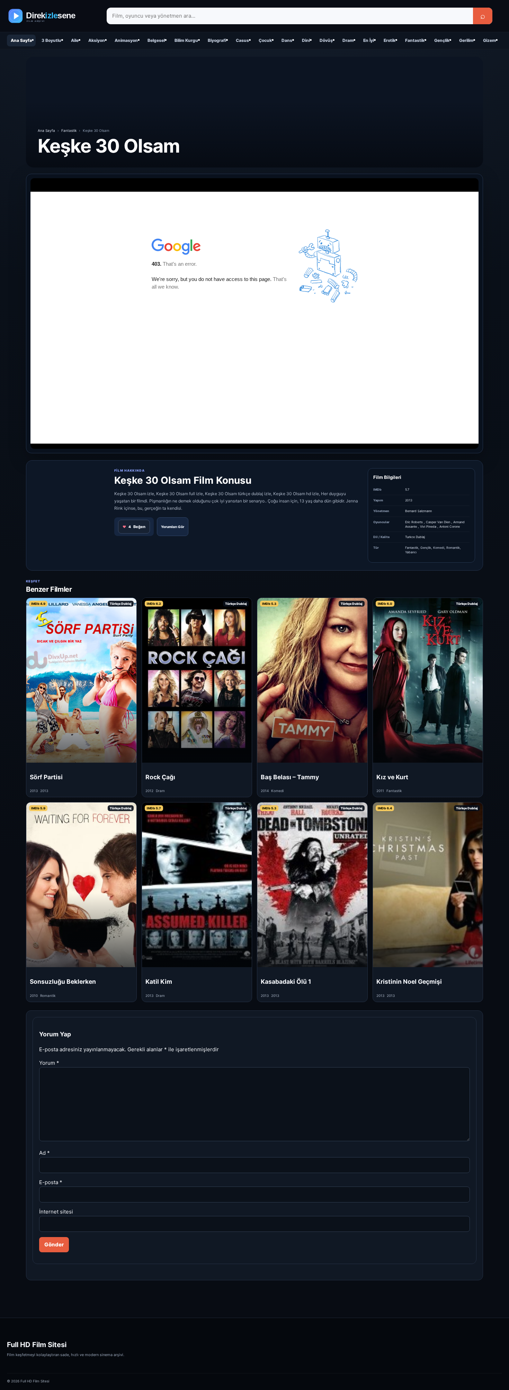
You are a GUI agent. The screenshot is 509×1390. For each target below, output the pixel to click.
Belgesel (156, 40)
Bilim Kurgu (186, 40)
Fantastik (415, 40)
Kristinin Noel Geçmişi (409, 981)
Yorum (49, 1063)
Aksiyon (96, 40)
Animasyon (126, 40)
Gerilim (466, 40)
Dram (348, 40)
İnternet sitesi (56, 1211)
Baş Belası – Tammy (290, 777)
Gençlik (441, 40)
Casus (242, 40)
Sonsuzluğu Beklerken (63, 981)
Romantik (453, 547)
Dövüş (326, 40)
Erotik (389, 40)
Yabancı (411, 552)
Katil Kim (158, 981)
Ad (44, 1153)
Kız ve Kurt (392, 777)
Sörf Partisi (46, 777)
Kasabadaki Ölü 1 (286, 981)
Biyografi (217, 40)
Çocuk (265, 40)
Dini (306, 40)
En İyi (368, 40)
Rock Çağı (160, 777)
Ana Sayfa (21, 40)
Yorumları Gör (172, 527)
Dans (287, 40)
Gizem (489, 40)
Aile (75, 40)
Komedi (438, 547)
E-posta (50, 1182)
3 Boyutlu (51, 40)
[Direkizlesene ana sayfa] (52, 16)
